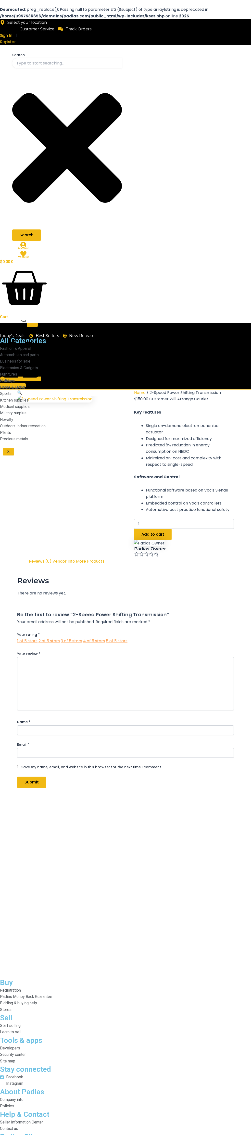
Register (8, 42)
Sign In (6, 35)
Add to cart (152, 534)
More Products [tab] (90, 561)
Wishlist (23, 257)
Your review (28, 653)
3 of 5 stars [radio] (71, 641)
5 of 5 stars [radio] (116, 641)
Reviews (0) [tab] (40, 561)
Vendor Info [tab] (63, 561)
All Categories (10, 329)
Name (23, 721)
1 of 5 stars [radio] (27, 641)
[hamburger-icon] (32, 325)
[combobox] (67, 63)
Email (23, 744)
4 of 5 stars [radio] (94, 641)
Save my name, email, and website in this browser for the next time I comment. (91, 767)
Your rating (28, 634)
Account (23, 248)
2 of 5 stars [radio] (49, 641)
